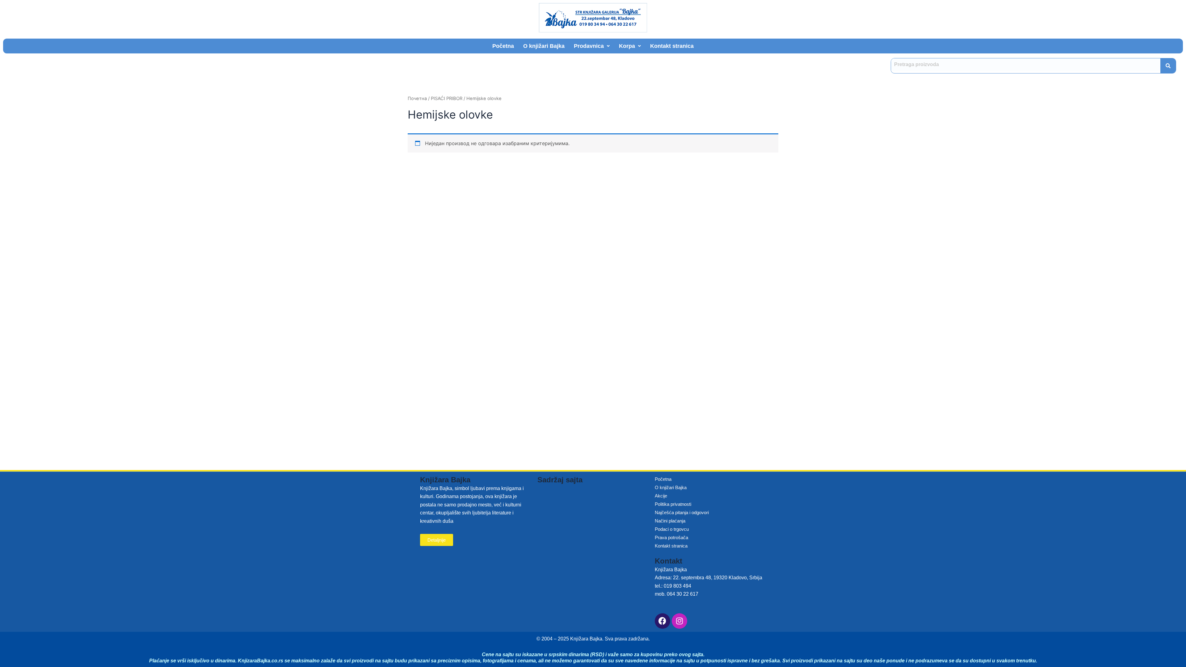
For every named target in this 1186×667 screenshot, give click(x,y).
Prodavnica (589, 46)
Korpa (627, 46)
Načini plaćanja (670, 520)
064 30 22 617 (682, 594)
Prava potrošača (671, 537)
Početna (503, 46)
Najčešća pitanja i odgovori (682, 512)
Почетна (417, 98)
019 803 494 (677, 586)
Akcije (661, 495)
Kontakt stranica (672, 46)
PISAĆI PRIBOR (446, 98)
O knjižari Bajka (544, 46)
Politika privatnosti (673, 504)
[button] (591, 46)
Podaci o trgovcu (672, 529)
